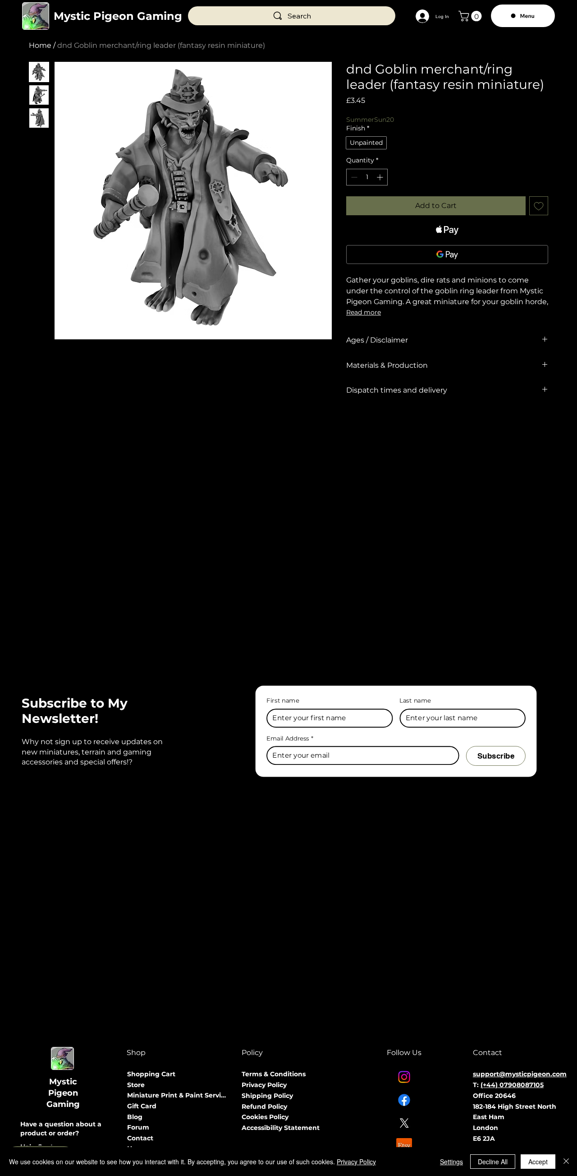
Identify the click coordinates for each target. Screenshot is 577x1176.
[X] (404, 1123)
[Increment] (380, 177)
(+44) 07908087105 (512, 1085)
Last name (415, 700)
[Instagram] (404, 1077)
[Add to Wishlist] (538, 205)
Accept (538, 1161)
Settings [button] (451, 1161)
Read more (363, 312)
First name (282, 700)
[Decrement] (353, 177)
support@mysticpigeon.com (520, 1074)
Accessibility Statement (281, 1128)
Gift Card (141, 1106)
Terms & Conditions (274, 1074)
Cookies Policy (265, 1117)
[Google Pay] (447, 254)
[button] (471, 16)
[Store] (217, 1085)
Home (40, 45)
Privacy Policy (264, 1085)
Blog (134, 1117)
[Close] (566, 1161)
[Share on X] (403, 422)
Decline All (493, 1161)
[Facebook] (404, 1100)
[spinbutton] (367, 177)
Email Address (289, 738)
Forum (138, 1127)
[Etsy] (404, 1146)
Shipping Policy (267, 1096)
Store (136, 1085)
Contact (140, 1138)
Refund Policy (264, 1106)
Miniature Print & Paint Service (178, 1095)
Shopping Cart (151, 1074)
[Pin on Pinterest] (369, 422)
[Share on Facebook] (352, 422)
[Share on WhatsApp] (386, 422)
